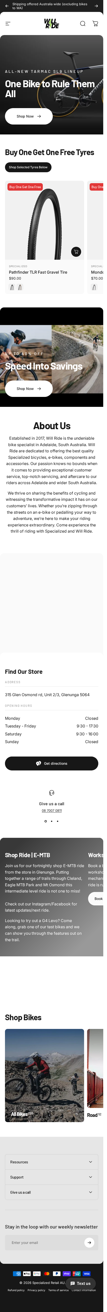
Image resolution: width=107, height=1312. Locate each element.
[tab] (28, 167)
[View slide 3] (58, 821)
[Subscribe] (89, 1243)
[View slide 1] (46, 821)
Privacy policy (36, 1290)
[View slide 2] (52, 821)
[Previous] (6, 6)
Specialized (18, 266)
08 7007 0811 (52, 810)
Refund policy (16, 1290)
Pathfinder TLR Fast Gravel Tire (38, 272)
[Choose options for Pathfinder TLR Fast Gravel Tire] (76, 252)
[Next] (96, 6)
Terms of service (58, 1290)
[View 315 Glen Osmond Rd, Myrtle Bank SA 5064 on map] (51, 605)
